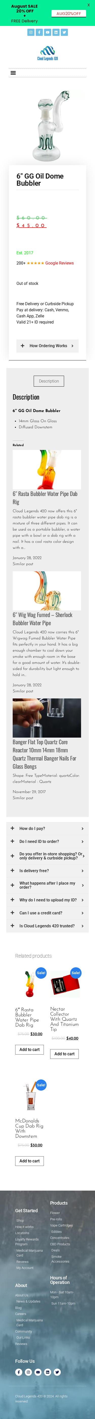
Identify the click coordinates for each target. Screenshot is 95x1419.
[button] (13, 73)
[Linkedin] (56, 32)
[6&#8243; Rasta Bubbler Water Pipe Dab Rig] (47, 469)
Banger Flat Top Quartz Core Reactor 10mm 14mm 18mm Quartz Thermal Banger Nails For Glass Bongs (44, 754)
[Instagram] (30, 32)
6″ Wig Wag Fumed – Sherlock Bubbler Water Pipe (42, 618)
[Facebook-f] (39, 32)
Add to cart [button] (30, 1049)
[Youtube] (47, 32)
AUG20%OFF (68, 14)
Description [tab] (49, 381)
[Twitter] (64, 32)
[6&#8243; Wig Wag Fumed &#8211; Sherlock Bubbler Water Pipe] (47, 591)
